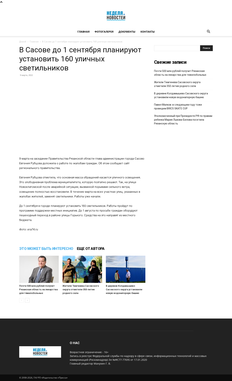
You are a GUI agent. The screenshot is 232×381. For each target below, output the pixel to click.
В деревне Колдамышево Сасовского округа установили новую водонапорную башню (124, 289)
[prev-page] (21, 300)
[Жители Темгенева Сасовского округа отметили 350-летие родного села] (82, 269)
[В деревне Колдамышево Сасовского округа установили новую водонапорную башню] (125, 269)
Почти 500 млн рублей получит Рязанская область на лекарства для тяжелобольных (38, 289)
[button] (208, 32)
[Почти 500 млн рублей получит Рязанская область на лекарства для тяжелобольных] (39, 269)
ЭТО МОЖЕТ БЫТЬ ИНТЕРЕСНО (46, 248)
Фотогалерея (104, 31)
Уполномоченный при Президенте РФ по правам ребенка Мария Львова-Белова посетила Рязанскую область (183, 119)
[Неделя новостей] (116, 16)
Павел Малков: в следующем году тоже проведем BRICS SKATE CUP (178, 106)
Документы (127, 31)
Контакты (147, 31)
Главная (83, 31)
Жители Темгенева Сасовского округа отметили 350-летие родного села (81, 289)
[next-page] (27, 300)
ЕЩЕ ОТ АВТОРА (91, 248)
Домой (22, 41)
